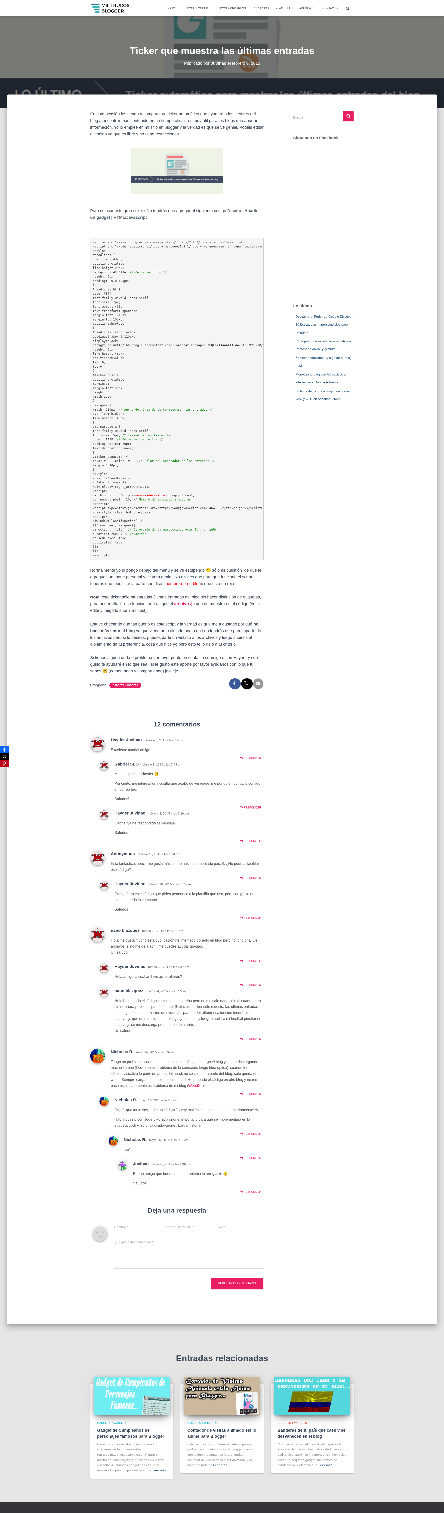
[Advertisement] (323, 226)
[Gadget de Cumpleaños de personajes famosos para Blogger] (132, 1395)
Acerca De (307, 8)
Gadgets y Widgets (125, 685)
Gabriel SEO (126, 764)
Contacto (330, 8)
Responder (252, 758)
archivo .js (184, 603)
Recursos (261, 8)
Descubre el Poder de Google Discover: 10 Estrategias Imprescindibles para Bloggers (325, 324)
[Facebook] (4, 749)
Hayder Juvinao (126, 740)
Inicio (171, 8)
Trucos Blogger (195, 8)
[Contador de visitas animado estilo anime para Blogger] (222, 1395)
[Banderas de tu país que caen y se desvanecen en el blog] (312, 1395)
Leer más (159, 1470)
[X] (4, 756)
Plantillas (284, 8)
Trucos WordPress (230, 8)
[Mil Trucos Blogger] (111, 8)
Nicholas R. (122, 1051)
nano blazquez (125, 930)
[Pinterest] (4, 763)
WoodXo (195, 1086)
